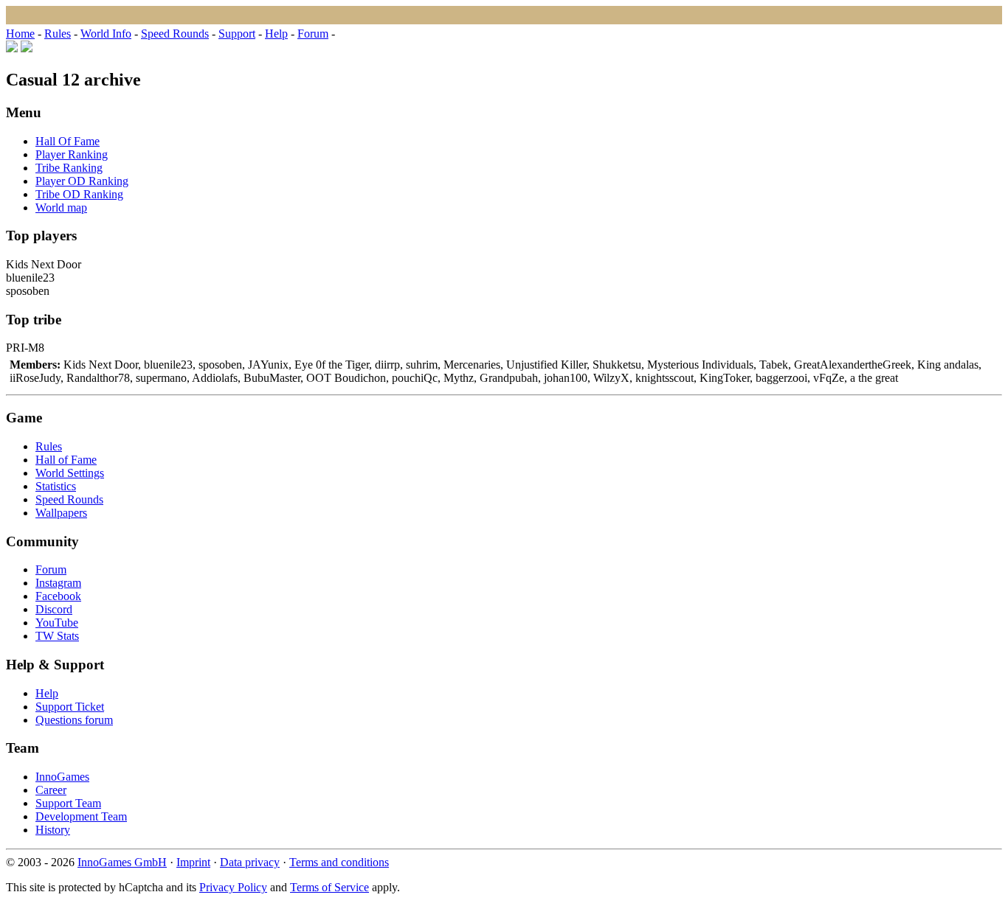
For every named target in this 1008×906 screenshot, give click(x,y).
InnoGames (62, 776)
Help (276, 33)
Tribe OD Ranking (79, 194)
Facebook (58, 596)
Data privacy (250, 862)
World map (61, 207)
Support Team (68, 803)
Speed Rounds (175, 33)
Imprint (193, 862)
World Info (105, 33)
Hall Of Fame (67, 141)
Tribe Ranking (69, 167)
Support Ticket (69, 706)
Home (20, 33)
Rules (57, 33)
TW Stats (57, 636)
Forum (312, 33)
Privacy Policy (233, 887)
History (52, 829)
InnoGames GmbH (122, 862)
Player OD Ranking (81, 181)
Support (236, 33)
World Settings (69, 473)
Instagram (58, 582)
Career (50, 790)
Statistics (55, 486)
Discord (53, 609)
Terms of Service (329, 887)
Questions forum (74, 720)
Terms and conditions (339, 862)
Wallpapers (61, 512)
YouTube (56, 622)
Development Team (81, 816)
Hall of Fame (66, 459)
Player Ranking (71, 154)
